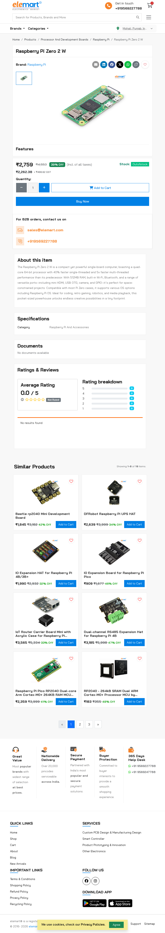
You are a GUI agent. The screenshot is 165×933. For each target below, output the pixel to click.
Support (136, 924)
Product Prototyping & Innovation (104, 845)
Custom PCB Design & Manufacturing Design (111, 832)
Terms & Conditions (22, 879)
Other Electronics (94, 851)
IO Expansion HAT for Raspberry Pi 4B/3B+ (43, 575)
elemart (34, 926)
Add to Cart (102, 188)
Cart (13, 845)
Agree (116, 925)
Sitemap (149, 924)
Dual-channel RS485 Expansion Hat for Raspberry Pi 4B (113, 634)
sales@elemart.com (45, 230)
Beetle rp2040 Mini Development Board (42, 516)
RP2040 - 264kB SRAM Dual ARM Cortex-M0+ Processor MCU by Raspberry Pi (111, 693)
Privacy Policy (19, 898)
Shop (13, 839)
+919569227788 (128, 8)
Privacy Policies (93, 924)
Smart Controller (93, 839)
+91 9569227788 (143, 766)
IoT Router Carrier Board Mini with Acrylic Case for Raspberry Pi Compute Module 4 (43, 634)
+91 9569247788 (143, 772)
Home (13, 832)
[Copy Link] (135, 64)
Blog (13, 857)
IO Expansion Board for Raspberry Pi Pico (114, 575)
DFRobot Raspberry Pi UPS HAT (110, 514)
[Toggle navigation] (149, 17)
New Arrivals (18, 864)
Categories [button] (37, 28)
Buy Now (82, 201)
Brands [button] (16, 28)
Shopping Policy (20, 885)
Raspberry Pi (37, 64)
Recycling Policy (21, 904)
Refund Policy (19, 891)
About (14, 851)
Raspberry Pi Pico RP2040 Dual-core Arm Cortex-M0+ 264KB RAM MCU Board (45, 693)
